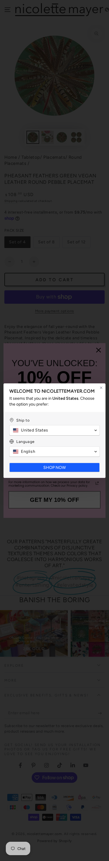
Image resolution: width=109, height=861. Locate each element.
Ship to (23, 420)
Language (25, 441)
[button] (54, 430)
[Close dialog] (101, 388)
